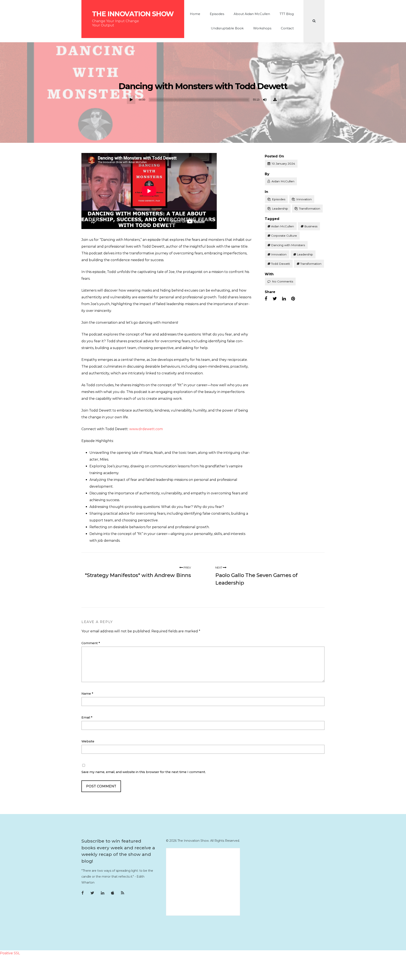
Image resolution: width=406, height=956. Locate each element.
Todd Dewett (280, 263)
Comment (90, 643)
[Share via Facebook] (266, 298)
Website (87, 741)
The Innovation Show (133, 14)
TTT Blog (287, 14)
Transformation (309, 208)
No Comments (282, 281)
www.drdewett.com (146, 429)
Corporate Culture (284, 235)
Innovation (304, 199)
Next (219, 567)
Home (195, 14)
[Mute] (265, 100)
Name (87, 694)
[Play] (131, 99)
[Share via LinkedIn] (284, 298)
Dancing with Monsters (288, 245)
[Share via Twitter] (275, 298)
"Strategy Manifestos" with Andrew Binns (138, 575)
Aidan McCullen (283, 181)
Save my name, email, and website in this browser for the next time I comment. (143, 772)
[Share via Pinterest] (293, 298)
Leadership (280, 208)
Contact (287, 28)
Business (310, 226)
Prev (187, 567)
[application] (203, 99)
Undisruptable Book (227, 28)
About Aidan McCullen (252, 14)
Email (86, 717)
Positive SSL (10, 953)
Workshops (262, 28)
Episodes (217, 14)
